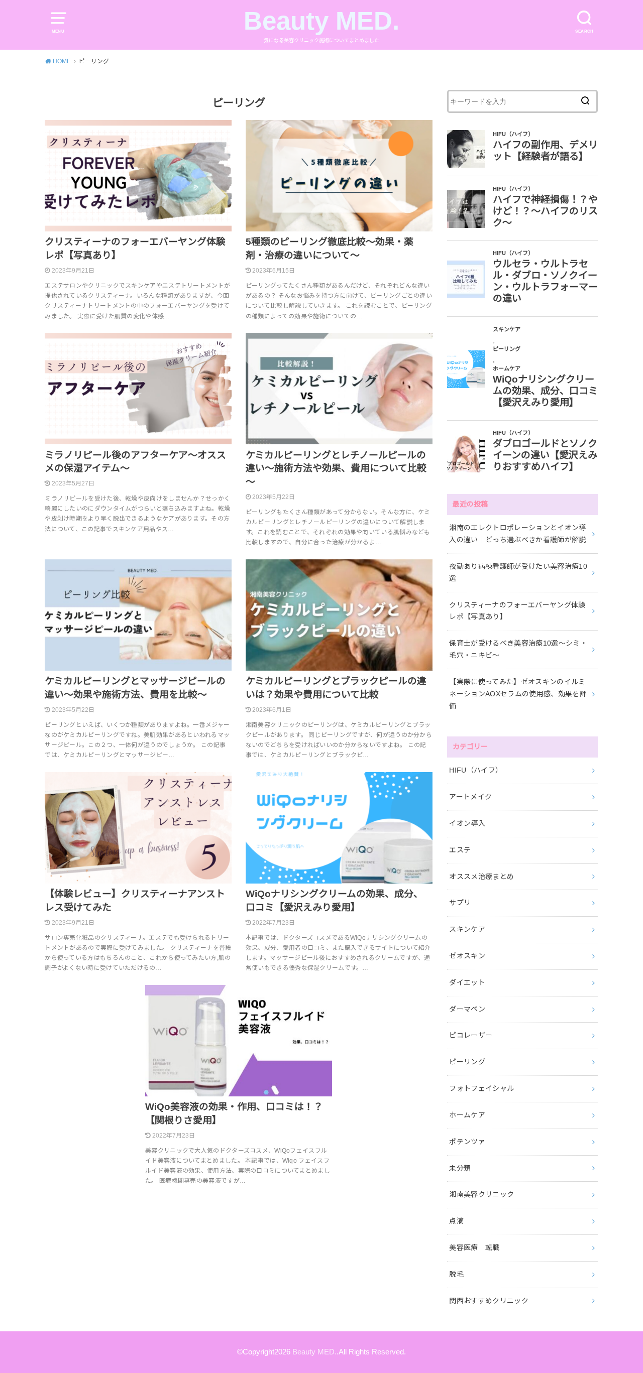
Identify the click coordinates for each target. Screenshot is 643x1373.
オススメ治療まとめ (481, 876)
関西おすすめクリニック (488, 1301)
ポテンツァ (467, 1142)
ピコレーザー (470, 1035)
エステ (460, 850)
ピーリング (467, 1062)
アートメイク (470, 797)
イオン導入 (467, 823)
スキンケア (467, 929)
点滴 (456, 1221)
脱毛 (456, 1274)
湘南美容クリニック (481, 1194)
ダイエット (467, 982)
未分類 (460, 1168)
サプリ (460, 903)
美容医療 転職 (474, 1247)
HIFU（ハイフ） (475, 770)
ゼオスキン (467, 956)
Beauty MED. (321, 21)
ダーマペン (467, 1009)
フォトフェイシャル (481, 1088)
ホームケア (467, 1115)
